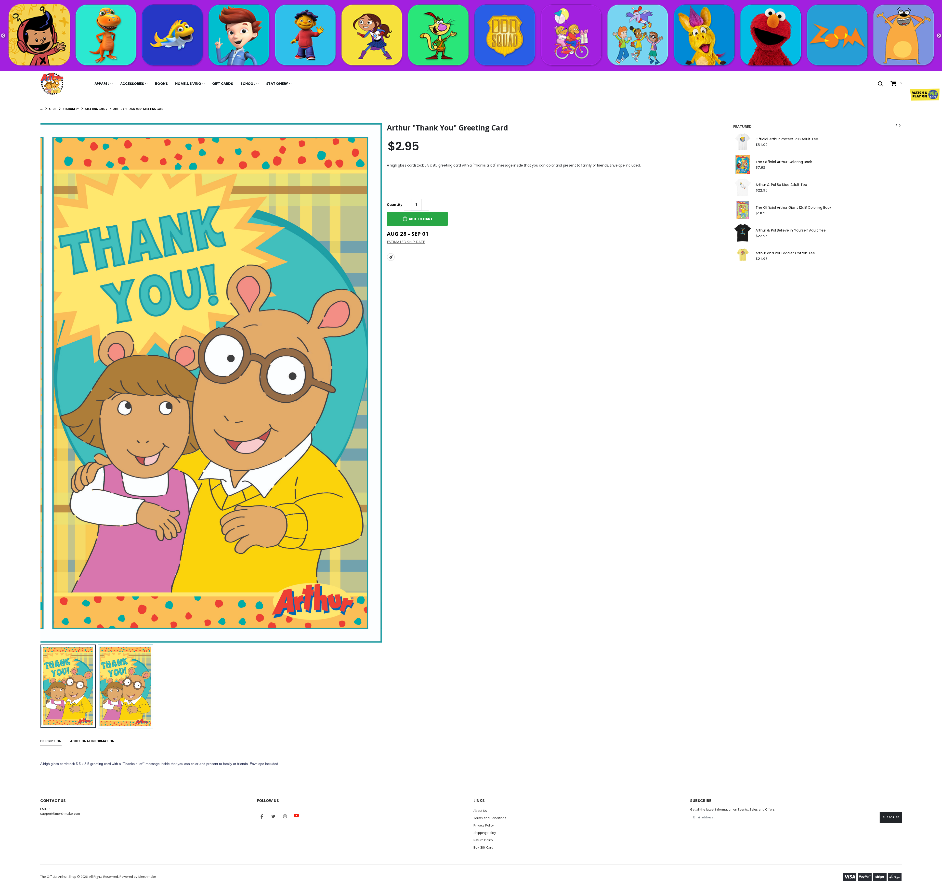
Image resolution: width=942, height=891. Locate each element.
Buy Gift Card (483, 847)
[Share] (391, 257)
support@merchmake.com (60, 813)
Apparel (101, 83)
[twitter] (273, 816)
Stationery (277, 83)
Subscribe (891, 817)
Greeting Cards (96, 109)
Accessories (132, 83)
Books (161, 83)
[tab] (51, 741)
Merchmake (147, 876)
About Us (480, 810)
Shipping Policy (484, 832)
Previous (3, 35)
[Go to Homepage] (51, 84)
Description (51, 741)
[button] (880, 84)
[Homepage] (41, 109)
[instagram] (285, 816)
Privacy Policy (483, 825)
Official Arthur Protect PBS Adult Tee (787, 139)
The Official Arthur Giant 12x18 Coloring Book (793, 207)
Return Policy (483, 840)
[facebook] (262, 816)
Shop (52, 109)
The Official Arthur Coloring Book (784, 162)
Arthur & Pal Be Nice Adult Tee (781, 184)
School (247, 83)
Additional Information (92, 741)
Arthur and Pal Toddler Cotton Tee (785, 253)
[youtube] (296, 815)
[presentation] (48, 383)
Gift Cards (222, 83)
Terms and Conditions (489, 818)
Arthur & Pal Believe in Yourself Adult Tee (791, 230)
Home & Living (188, 83)
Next (938, 35)
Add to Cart (421, 219)
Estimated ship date (406, 241)
